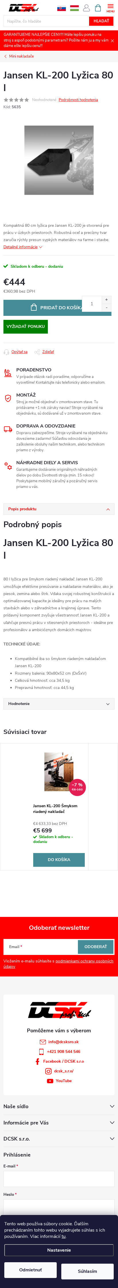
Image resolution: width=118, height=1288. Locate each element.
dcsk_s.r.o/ (63, 1071)
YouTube (64, 1081)
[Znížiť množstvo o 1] (106, 308)
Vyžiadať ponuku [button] (26, 326)
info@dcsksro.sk (63, 1042)
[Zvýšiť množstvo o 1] (106, 300)
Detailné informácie (20, 247)
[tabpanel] (59, 806)
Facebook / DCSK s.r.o (63, 1061)
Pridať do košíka (62, 308)
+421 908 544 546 (63, 1051)
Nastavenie (59, 1250)
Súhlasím (87, 1271)
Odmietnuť (30, 1270)
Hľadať (101, 21)
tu (64, 1236)
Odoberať (95, 947)
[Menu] (110, 7)
